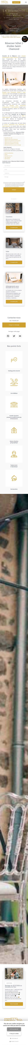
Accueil (2, 35)
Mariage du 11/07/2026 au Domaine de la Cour (13, 986)
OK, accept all (14, 1029)
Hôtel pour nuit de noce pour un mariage (13, 144)
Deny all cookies (14, 1033)
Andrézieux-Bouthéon (9, 153)
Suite (7, 251)
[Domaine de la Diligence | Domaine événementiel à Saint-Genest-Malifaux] (4, 2)
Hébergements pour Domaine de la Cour (12, 287)
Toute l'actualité (14, 996)
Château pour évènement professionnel (12, 140)
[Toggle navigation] (26, 2)
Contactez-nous (14, 30)
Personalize (14, 1038)
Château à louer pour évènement (11, 139)
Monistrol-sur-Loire (8, 155)
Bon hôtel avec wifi (8, 137)
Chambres (9, 217)
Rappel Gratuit (16, 2)
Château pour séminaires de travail (11, 143)
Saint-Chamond (13, 35)
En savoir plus (14, 227)
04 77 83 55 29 (14, 321)
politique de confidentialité (13, 186)
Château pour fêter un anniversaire (11, 142)
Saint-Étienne (7, 158)
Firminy (6, 154)
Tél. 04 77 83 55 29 (14, 29)
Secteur (7, 35)
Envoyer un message (14, 325)
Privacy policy (14, 1041)
